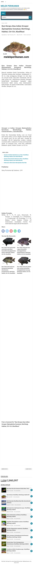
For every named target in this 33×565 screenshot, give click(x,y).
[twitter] (7, 231)
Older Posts (28, 469)
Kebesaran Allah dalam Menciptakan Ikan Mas (15, 162)
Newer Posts (5, 469)
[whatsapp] (15, 231)
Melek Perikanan (10, 6)
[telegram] (19, 231)
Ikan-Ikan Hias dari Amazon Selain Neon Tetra (18, 488)
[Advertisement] (16, 105)
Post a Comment (27, 34)
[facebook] (3, 231)
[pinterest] (11, 231)
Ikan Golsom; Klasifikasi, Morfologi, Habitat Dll (18, 494)
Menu (3, 13)
